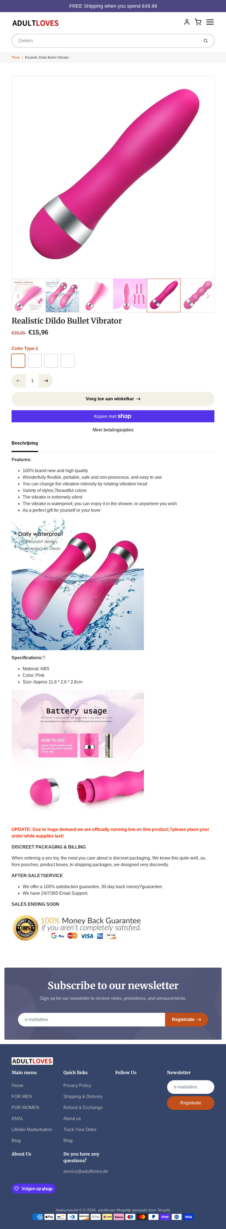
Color (25, 348)
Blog (16, 1140)
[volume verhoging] (46, 381)
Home (17, 1085)
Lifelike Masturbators (32, 1129)
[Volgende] (207, 296)
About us (72, 1118)
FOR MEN (22, 1096)
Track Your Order (79, 1129)
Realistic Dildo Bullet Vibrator (47, 57)
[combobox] (105, 41)
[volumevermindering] (18, 381)
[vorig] (18, 296)
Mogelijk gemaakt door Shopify (143, 1210)
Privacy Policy (77, 1085)
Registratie (183, 1019)
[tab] (28, 445)
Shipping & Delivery (83, 1096)
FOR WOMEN (25, 1107)
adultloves (106, 1210)
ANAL (17, 1118)
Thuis (16, 57)
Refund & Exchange (83, 1107)
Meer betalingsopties (113, 430)
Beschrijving (25, 443)
